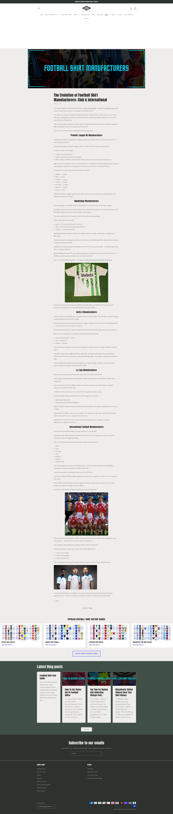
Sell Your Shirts (41, 772)
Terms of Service (42, 781)
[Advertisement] (86, 35)
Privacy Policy (41, 791)
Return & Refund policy (44, 784)
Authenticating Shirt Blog (94, 778)
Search (39, 775)
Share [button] (57, 601)
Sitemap (39, 778)
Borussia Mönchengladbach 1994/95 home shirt (96, 260)
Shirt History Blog (92, 775)
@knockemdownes (90, 108)
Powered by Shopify (131, 809)
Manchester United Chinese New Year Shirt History (124, 692)
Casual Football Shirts (122, 809)
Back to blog (87, 608)
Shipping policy (41, 788)
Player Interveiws (92, 772)
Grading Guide (41, 769)
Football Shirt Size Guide (48, 677)
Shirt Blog (90, 769)
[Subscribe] (101, 753)
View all (86, 729)
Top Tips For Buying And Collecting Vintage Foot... (99, 692)
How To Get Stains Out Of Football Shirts (73, 692)
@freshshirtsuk (110, 108)
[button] (39, 9)
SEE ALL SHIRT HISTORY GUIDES (86, 653)
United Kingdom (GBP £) (45, 806)
